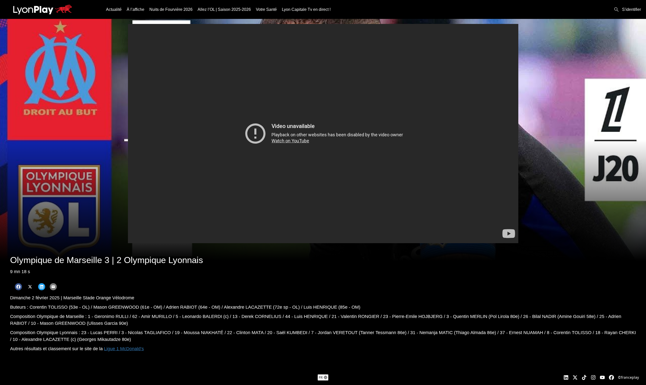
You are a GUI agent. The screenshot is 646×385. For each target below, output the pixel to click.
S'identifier (631, 9)
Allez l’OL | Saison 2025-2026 (224, 9)
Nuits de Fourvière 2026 (171, 9)
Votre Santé (266, 9)
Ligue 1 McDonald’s (124, 348)
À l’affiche (135, 9)
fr (321, 377)
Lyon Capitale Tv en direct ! (306, 9)
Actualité (114, 9)
